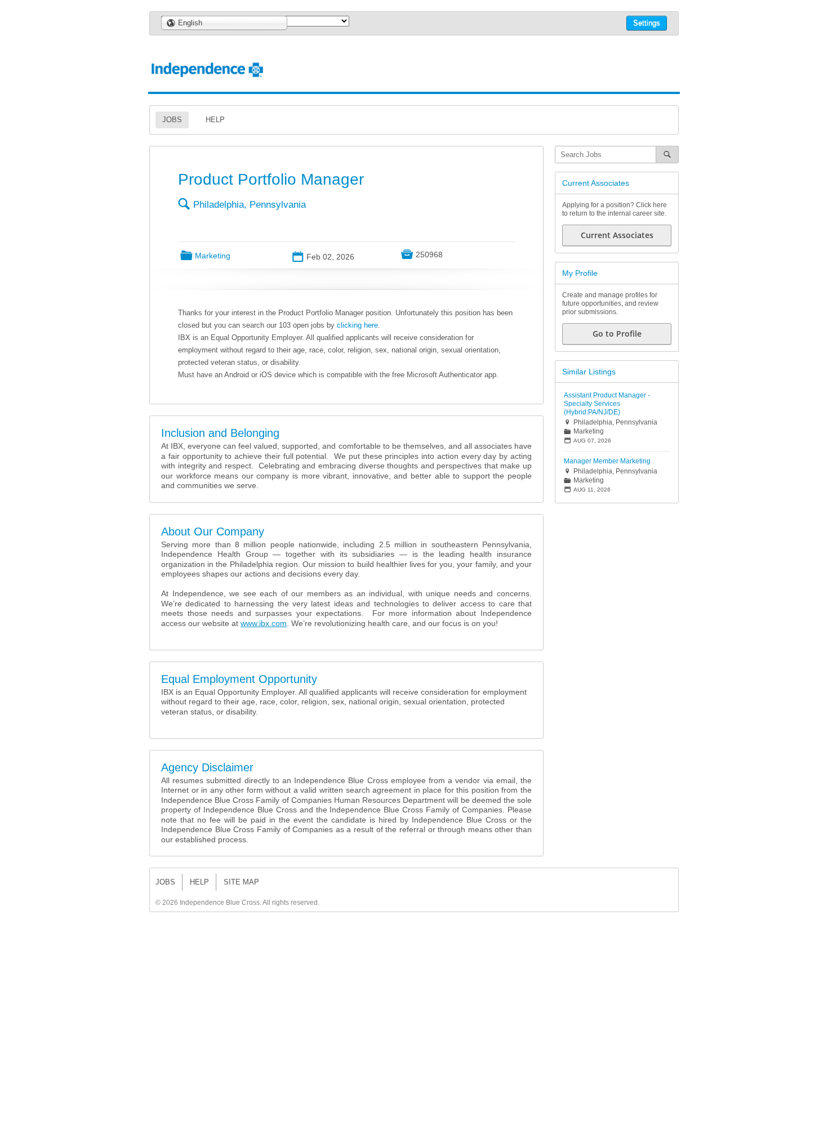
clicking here (357, 325)
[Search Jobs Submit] (667, 154)
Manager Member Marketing (607, 461)
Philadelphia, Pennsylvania (249, 204)
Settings (646, 23)
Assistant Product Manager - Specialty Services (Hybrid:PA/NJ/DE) (607, 403)
